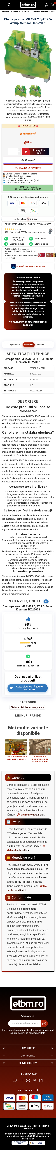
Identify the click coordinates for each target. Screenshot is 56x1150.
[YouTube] (28, 1080)
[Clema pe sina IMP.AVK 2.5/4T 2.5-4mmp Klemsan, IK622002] (20, 91)
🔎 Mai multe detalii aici (30, 814)
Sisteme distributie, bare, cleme (27, 707)
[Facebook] (21, 1080)
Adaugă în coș (39, 151)
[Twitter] (15, 1080)
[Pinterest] (34, 1080)
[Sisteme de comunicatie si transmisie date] (40, 747)
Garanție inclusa (17, 244)
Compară (30, 160)
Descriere (28, 344)
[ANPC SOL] (19, 1144)
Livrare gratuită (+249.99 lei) (18, 238)
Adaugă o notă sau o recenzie (29, 688)
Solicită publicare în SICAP (30, 266)
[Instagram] (40, 1080)
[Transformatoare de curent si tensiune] (16, 747)
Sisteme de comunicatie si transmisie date (40, 759)
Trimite (44, 1023)
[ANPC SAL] (36, 1144)
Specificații (15, 344)
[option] (16, 751)
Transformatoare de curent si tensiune (16, 757)
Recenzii (41, 344)
